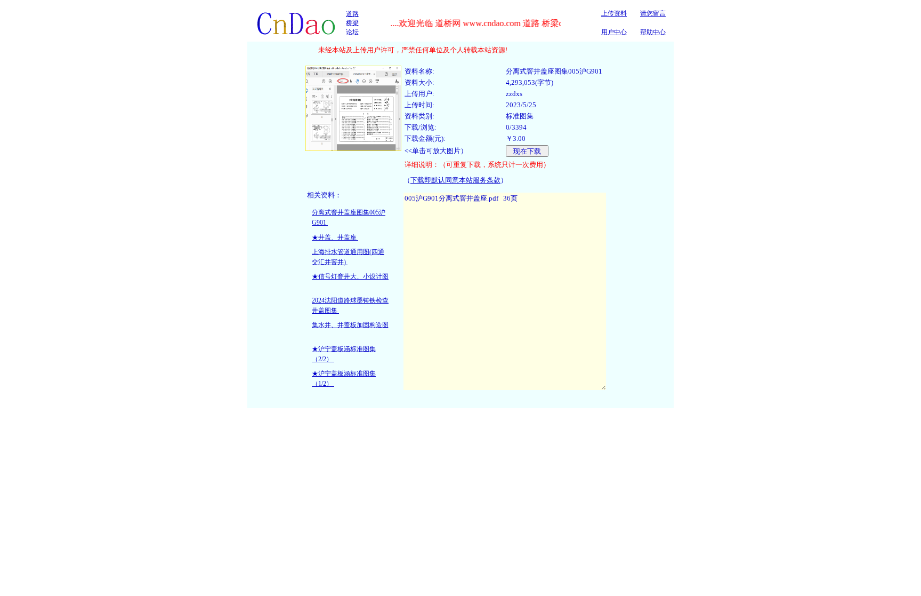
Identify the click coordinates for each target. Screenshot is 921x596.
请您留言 (653, 13)
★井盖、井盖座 (335, 237)
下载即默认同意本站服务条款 (455, 180)
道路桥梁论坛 (352, 23)
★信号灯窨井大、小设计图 (350, 276)
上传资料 (614, 13)
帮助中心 (653, 32)
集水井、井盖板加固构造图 (350, 325)
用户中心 (614, 32)
